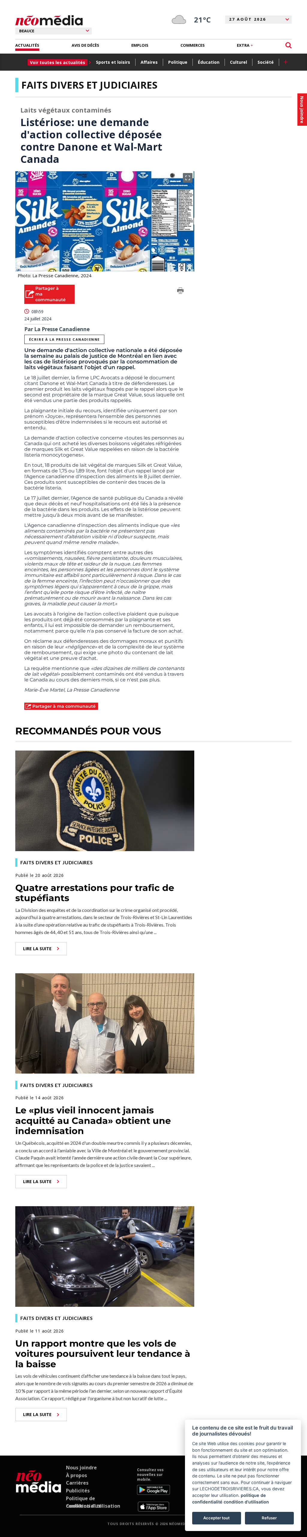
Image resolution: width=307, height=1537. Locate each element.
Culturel (238, 62)
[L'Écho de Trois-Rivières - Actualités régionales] (49, 20)
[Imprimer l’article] (180, 291)
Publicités (78, 1490)
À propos (76, 1475)
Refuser (269, 1517)
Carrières (77, 1483)
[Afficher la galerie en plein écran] (187, 177)
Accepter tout (216, 1517)
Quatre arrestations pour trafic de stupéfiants (94, 893)
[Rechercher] (288, 45)
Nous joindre (81, 1467)
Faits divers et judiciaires (89, 84)
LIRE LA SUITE (37, 948)
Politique (177, 62)
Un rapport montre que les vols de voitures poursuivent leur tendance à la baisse (102, 1354)
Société (266, 62)
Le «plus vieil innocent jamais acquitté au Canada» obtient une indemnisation (93, 1120)
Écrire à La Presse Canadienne (64, 339)
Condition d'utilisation (93, 1506)
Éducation (208, 62)
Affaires (149, 62)
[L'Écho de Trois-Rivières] (38, 1489)
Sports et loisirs (113, 62)
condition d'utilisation (246, 1501)
